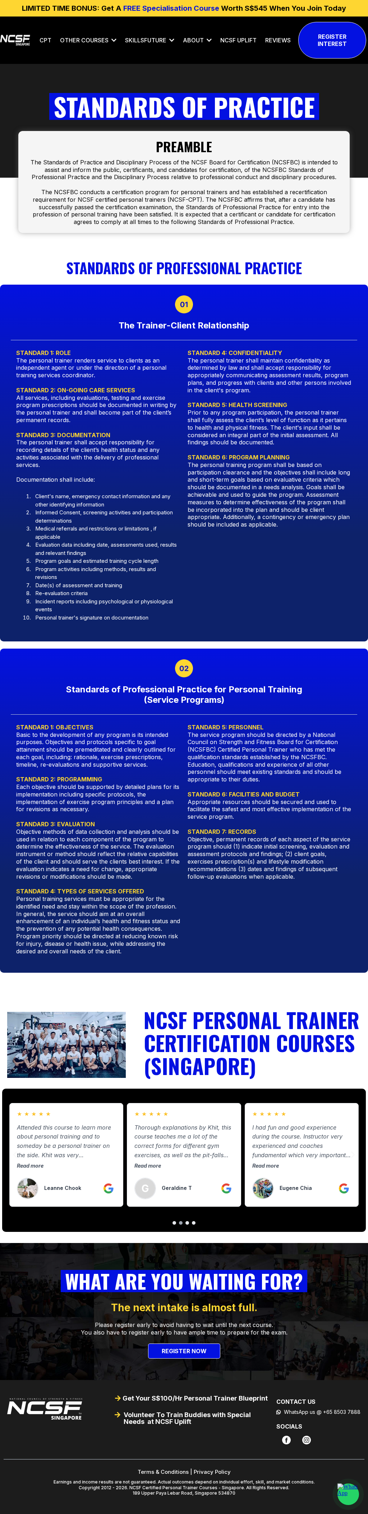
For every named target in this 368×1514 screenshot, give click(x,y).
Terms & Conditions (163, 1471)
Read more (30, 1166)
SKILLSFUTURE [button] (146, 40)
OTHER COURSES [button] (85, 40)
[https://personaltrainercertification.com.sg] (15, 40)
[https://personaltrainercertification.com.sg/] (55, 1409)
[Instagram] (306, 1440)
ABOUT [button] (194, 40)
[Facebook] (286, 1440)
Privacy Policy (212, 1471)
